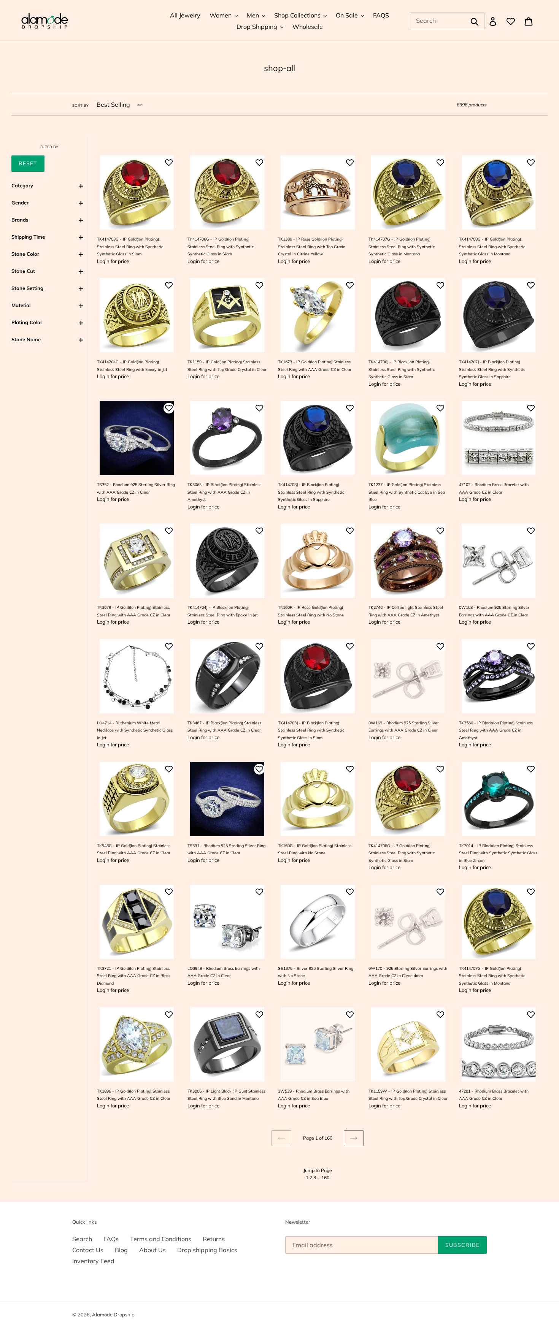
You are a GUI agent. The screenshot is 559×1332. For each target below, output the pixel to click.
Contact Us (87, 1250)
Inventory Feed (93, 1261)
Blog (121, 1250)
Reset (28, 163)
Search (82, 1239)
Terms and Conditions (160, 1239)
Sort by (80, 105)
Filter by (49, 146)
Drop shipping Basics (207, 1250)
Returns (214, 1239)
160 (325, 1177)
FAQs (111, 1239)
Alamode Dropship (113, 1314)
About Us (152, 1250)
